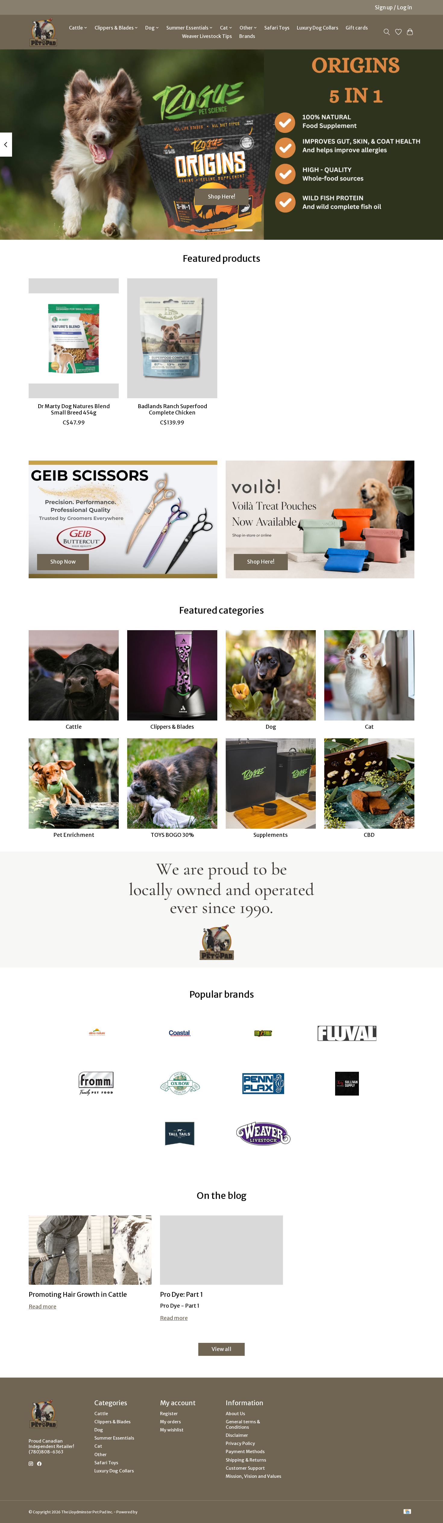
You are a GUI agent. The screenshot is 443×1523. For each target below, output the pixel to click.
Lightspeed (148, 1512)
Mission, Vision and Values (253, 1476)
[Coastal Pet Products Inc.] (179, 1034)
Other (100, 1454)
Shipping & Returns (246, 1460)
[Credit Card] (407, 1512)
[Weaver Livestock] (263, 1135)
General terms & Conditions (243, 1424)
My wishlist (172, 1430)
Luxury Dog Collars (317, 28)
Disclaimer (237, 1435)
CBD (369, 835)
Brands (247, 36)
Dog (270, 727)
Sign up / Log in (393, 7)
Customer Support (245, 1468)
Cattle (74, 727)
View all (221, 1349)
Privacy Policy (240, 1443)
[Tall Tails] (179, 1135)
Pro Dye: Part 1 (181, 1294)
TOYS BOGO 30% (172, 835)
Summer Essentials (114, 1438)
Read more (42, 1306)
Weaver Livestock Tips (207, 36)
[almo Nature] (96, 1034)
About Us (235, 1413)
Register (169, 1413)
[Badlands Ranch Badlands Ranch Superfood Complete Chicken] (172, 338)
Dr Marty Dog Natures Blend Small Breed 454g (74, 409)
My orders (170, 1421)
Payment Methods (245, 1451)
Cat (369, 727)
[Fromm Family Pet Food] (96, 1084)
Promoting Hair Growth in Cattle (78, 1294)
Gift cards (357, 28)
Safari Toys (277, 28)
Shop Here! (221, 196)
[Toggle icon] (386, 32)
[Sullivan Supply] (347, 1084)
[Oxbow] (179, 1084)
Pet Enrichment (73, 835)
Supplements (270, 835)
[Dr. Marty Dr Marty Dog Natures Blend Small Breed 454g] (74, 338)
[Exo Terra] (263, 1034)
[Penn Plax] (263, 1084)
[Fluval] (347, 1034)
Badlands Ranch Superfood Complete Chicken (172, 409)
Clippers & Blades (172, 727)
